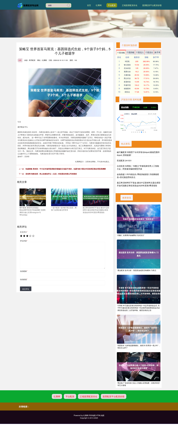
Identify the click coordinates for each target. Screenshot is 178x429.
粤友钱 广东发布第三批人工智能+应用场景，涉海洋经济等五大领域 (138, 384)
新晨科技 (127, 81)
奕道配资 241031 (124, 160)
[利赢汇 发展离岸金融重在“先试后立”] (138, 218)
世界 (20, 60)
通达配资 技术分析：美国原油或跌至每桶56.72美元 (136, 270)
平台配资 (112, 5)
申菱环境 (127, 85)
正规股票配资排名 (129, 5)
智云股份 (127, 65)
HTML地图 (100, 415)
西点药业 (127, 78)
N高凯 (127, 61)
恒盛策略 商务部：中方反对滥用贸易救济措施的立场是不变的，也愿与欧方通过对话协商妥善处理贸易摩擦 (66, 169)
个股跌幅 (130, 52)
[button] (118, 119)
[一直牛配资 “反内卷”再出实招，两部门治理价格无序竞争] (64, 197)
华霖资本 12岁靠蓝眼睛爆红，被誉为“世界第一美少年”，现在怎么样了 (138, 346)
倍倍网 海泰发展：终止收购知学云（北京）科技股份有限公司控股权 (51, 174)
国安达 (127, 92)
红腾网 (99, 5)
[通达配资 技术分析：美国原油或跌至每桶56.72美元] (138, 254)
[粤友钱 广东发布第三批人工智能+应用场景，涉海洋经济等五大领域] (138, 366)
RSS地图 (92, 415)
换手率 (157, 52)
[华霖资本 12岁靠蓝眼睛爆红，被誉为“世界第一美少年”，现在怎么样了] (138, 329)
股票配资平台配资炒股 (152, 5)
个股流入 (140, 52)
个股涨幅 (121, 52)
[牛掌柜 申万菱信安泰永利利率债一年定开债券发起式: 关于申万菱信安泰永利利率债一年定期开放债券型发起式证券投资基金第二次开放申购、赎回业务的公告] (138, 289)
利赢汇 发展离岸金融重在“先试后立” (131, 235)
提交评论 (25, 289)
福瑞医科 (127, 88)
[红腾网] (28, 5)
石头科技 (127, 68)
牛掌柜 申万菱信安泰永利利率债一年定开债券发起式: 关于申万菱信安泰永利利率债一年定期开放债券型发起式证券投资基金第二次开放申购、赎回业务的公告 (138, 307)
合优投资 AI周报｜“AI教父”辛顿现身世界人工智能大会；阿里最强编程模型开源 (138, 167)
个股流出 (149, 52)
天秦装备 (127, 75)
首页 (89, 5)
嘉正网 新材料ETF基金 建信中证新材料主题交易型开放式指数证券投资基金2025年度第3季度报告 (138, 184)
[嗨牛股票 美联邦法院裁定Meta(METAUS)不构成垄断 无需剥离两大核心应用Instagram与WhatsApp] (32, 197)
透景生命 (127, 71)
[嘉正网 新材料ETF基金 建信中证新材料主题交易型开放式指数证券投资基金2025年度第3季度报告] (96, 197)
